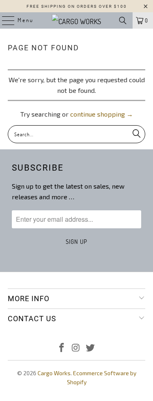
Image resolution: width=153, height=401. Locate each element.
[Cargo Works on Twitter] (90, 348)
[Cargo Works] (76, 20)
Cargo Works (54, 372)
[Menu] (4, 20)
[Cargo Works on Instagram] (76, 348)
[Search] (123, 20)
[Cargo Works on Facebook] (62, 348)
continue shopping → (101, 114)
